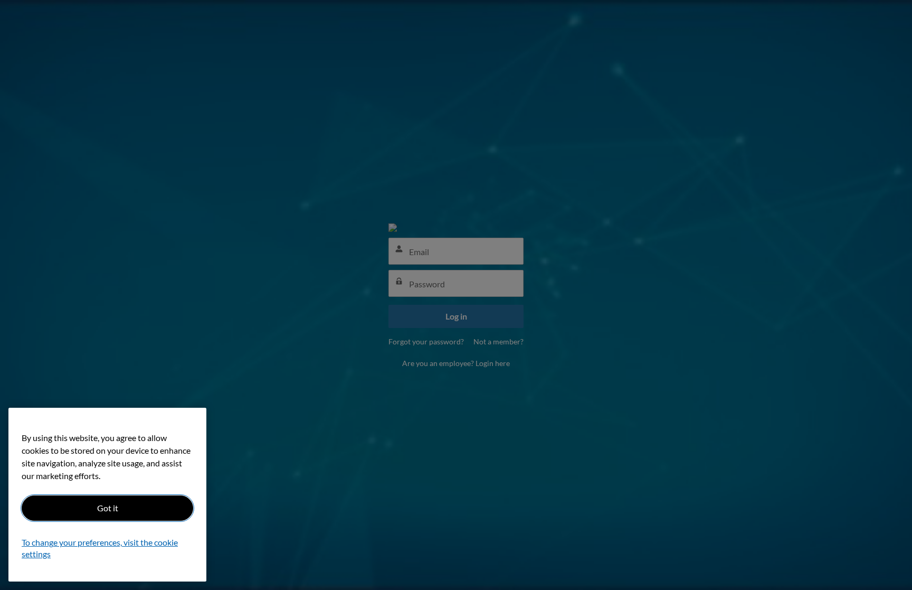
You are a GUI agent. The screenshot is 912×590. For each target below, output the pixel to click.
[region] (107, 495)
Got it (107, 508)
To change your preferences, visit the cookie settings (100, 548)
